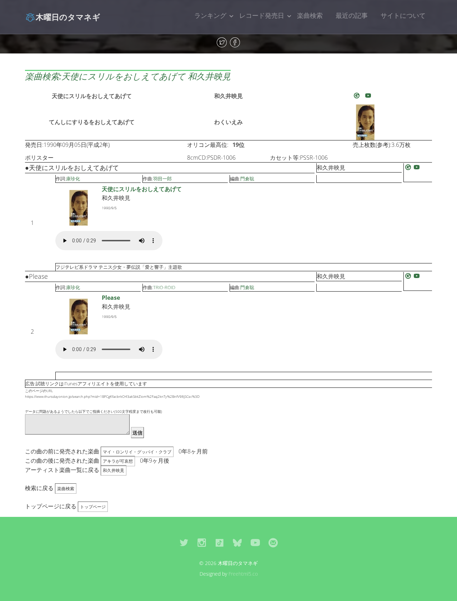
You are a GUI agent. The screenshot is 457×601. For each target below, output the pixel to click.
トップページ (93, 507)
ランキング (210, 15)
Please (111, 298)
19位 (238, 145)
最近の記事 (352, 15)
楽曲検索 (310, 15)
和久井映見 (228, 96)
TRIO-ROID (164, 287)
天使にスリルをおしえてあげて (92, 96)
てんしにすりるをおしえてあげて (92, 122)
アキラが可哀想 (118, 461)
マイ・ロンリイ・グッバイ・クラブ (137, 452)
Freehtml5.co (243, 573)
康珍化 (73, 178)
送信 (137, 432)
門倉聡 (247, 178)
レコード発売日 (261, 15)
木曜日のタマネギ (68, 16)
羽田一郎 (162, 178)
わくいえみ (228, 122)
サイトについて (403, 15)
